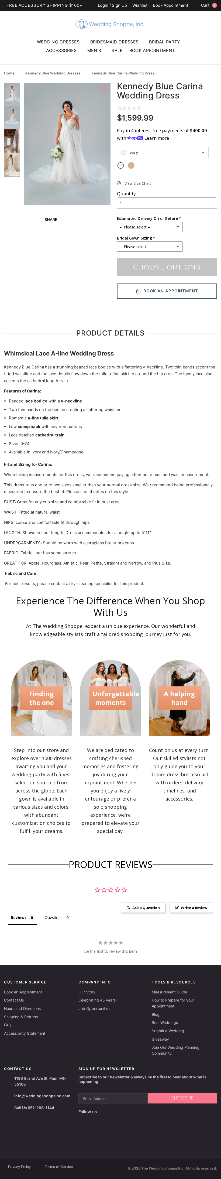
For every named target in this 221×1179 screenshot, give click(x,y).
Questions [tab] (54, 917)
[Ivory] (120, 165)
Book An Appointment (170, 290)
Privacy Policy (19, 1166)
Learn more (156, 138)
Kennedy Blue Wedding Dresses (53, 73)
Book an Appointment (23, 992)
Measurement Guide (169, 992)
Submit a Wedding (168, 1030)
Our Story (86, 992)
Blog (156, 1014)
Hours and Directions (22, 1008)
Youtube (106, 1120)
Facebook (83, 1121)
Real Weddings (165, 1022)
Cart (208, 5)
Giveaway (160, 1039)
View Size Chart (138, 183)
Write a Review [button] (194, 907)
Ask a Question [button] (146, 907)
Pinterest (119, 1120)
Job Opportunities (94, 1008)
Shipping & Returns (21, 1016)
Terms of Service (59, 1166)
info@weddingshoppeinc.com (42, 1095)
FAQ (7, 1025)
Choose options (167, 267)
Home (9, 73)
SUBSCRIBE (182, 1098)
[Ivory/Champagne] (131, 165)
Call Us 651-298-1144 (34, 1107)
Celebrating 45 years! (97, 1000)
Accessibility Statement (24, 1033)
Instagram (93, 1120)
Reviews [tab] (19, 917)
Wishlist (139, 5)
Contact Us (14, 1000)
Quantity (126, 193)
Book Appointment (170, 5)
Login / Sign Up (112, 5)
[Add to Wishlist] (102, 90)
